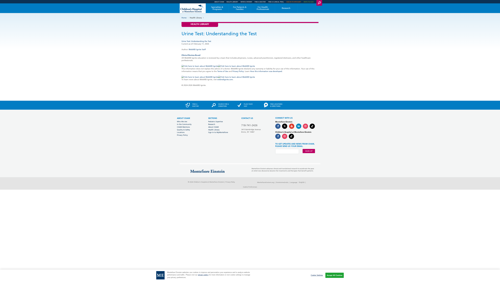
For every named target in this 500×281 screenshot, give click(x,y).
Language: (294, 182)
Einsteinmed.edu (282, 182)
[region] (250, 275)
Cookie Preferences (250, 187)
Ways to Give (309, 2)
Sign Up (308, 151)
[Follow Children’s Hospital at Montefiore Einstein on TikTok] (291, 136)
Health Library (232, 2)
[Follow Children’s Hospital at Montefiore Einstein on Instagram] (284, 136)
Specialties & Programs (217, 8)
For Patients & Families (239, 8)
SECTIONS (212, 118)
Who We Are (182, 121)
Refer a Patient (246, 2)
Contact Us (247, 118)
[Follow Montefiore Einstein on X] (284, 126)
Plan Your (248, 105)
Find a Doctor (260, 2)
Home (184, 18)
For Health (263, 8)
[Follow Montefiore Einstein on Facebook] (277, 126)
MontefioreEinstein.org (265, 182)
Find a (195, 105)
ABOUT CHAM (183, 118)
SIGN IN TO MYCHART (293, 2)
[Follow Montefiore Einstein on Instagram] (305, 126)
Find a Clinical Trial (276, 2)
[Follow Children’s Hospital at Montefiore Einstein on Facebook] (277, 136)
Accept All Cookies (334, 275)
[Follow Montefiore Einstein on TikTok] (312, 126)
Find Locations (276, 105)
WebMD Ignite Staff (197, 49)
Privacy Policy (238, 71)
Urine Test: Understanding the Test (196, 41)
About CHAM (219, 2)
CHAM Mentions (183, 127)
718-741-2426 (249, 125)
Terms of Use (222, 71)
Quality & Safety (183, 130)
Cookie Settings (317, 275)
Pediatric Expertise (215, 121)
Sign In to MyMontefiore (218, 132)
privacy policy (203, 275)
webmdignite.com (225, 79)
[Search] (319, 3)
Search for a (223, 105)
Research (286, 8)
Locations (181, 132)
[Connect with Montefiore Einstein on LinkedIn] (298, 126)
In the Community (184, 124)
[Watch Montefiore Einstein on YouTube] (291, 126)
